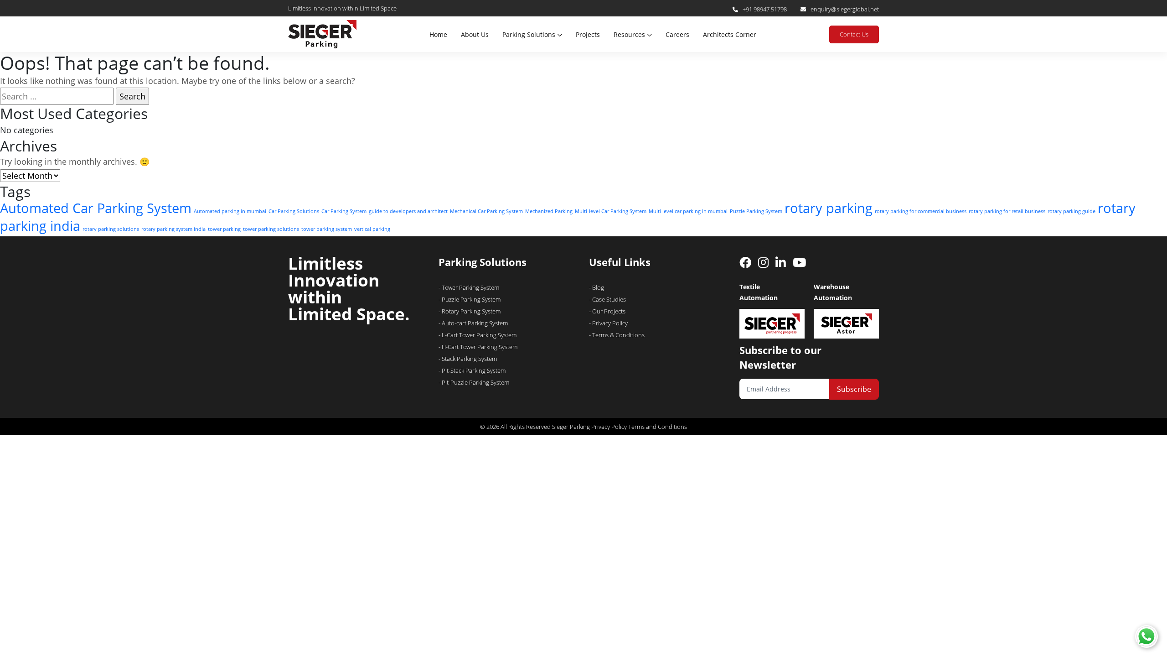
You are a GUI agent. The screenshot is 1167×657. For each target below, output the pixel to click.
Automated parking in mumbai (230, 211)
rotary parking (829, 208)
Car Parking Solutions (294, 211)
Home (438, 34)
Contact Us (854, 34)
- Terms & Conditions (617, 335)
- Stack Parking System (468, 359)
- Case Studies (607, 299)
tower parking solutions (271, 229)
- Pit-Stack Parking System (472, 370)
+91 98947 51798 (765, 9)
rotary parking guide (1071, 211)
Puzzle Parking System (756, 211)
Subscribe (854, 389)
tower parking (224, 229)
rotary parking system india (173, 229)
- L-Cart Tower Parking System (477, 335)
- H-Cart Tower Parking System (478, 347)
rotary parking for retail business (1007, 211)
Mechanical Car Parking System (486, 211)
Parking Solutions (528, 34)
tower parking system (326, 229)
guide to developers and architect (408, 211)
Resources (629, 34)
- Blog (596, 287)
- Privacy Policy (608, 323)
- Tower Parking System (469, 287)
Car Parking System (344, 211)
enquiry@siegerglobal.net (845, 9)
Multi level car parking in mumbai (688, 211)
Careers (677, 34)
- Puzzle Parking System (470, 299)
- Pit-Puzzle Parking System (474, 382)
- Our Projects (607, 311)
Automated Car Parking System (95, 208)
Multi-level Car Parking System (610, 211)
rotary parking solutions (111, 229)
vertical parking (372, 229)
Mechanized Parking (549, 211)
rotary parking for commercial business (920, 211)
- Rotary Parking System (470, 311)
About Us (475, 34)
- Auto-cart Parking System (473, 323)
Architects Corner (729, 34)
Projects (588, 34)
